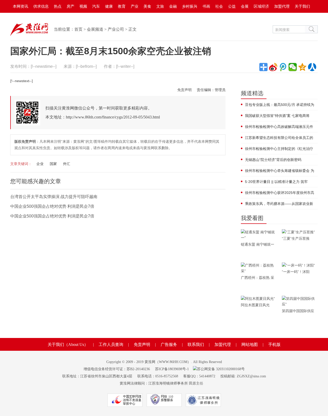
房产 (70, 6)
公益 (232, 6)
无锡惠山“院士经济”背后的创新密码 (273, 160)
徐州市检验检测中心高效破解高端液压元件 (279, 127)
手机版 (274, 344)
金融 (173, 6)
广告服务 (169, 344)
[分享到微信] (293, 67)
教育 (122, 6)
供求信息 (41, 6)
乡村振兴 (189, 6)
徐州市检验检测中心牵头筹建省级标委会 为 (279, 171)
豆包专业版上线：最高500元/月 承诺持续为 (279, 105)
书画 (206, 6)
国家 (53, 164)
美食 (147, 6)
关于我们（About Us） (68, 344)
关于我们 (302, 6)
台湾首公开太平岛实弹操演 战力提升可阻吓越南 (53, 196)
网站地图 (249, 344)
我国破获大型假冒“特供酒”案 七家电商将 (277, 116)
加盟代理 (282, 6)
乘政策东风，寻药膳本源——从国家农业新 (279, 204)
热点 (57, 6)
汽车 (96, 6)
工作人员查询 (111, 344)
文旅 (160, 6)
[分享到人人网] (312, 67)
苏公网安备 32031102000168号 (221, 369)
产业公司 (116, 29)
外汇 (66, 164)
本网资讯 (20, 6)
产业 (134, 6)
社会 (219, 6)
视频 (83, 6)
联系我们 (196, 344)
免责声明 (184, 90)
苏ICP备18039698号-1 (172, 369)
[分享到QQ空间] (302, 67)
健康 (109, 6)
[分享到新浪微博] (273, 67)
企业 (40, 164)
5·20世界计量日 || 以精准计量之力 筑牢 (276, 182)
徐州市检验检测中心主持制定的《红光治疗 (279, 149)
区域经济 (261, 6)
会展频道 (95, 29)
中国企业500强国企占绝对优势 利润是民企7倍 (52, 206)
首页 (78, 29)
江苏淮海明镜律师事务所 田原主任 (175, 383)
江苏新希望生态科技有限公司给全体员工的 (279, 138)
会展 (245, 6)
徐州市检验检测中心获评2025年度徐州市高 (279, 193)
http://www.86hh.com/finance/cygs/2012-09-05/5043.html (113, 117)
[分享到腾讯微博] (283, 67)
